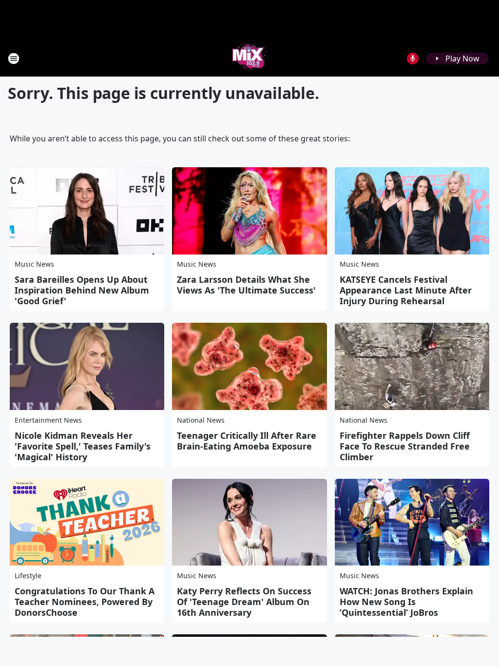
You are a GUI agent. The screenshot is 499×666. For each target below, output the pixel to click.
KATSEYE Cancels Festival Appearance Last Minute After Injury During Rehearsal (406, 290)
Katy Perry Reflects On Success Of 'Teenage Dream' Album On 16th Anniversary (244, 602)
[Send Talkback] (413, 58)
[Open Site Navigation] (13, 58)
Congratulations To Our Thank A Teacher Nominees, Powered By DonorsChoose (84, 602)
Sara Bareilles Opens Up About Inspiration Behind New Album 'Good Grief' (82, 290)
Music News (34, 264)
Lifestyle (28, 575)
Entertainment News (48, 420)
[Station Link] (250, 58)
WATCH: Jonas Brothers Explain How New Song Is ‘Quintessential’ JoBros (406, 602)
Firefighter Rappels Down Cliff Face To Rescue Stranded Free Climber (405, 446)
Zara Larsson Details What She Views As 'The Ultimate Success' (246, 284)
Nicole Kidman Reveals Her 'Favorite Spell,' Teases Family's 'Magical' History (83, 446)
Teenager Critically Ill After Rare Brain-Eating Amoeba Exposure (246, 440)
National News (201, 420)
